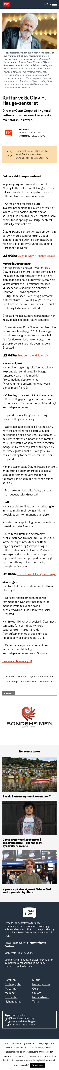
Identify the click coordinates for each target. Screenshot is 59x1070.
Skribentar (11, 997)
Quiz (35, 988)
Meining (10, 993)
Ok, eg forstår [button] (37, 1065)
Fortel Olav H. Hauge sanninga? (36, 574)
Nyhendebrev (13, 1001)
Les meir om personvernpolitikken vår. (25, 964)
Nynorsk (22, 676)
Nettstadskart (40, 997)
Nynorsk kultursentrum (41, 676)
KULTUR (10, 676)
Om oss (36, 993)
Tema (35, 1001)
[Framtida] (6, 4)
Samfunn (10, 980)
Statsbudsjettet (47, 681)
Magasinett (11, 988)
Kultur (36, 980)
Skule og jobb (13, 984)
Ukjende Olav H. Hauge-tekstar (36, 256)
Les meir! (24, 1065)
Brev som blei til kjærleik (32, 355)
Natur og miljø (41, 984)
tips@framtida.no (14, 1018)
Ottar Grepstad (29, 681)
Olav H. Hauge (11, 681)
